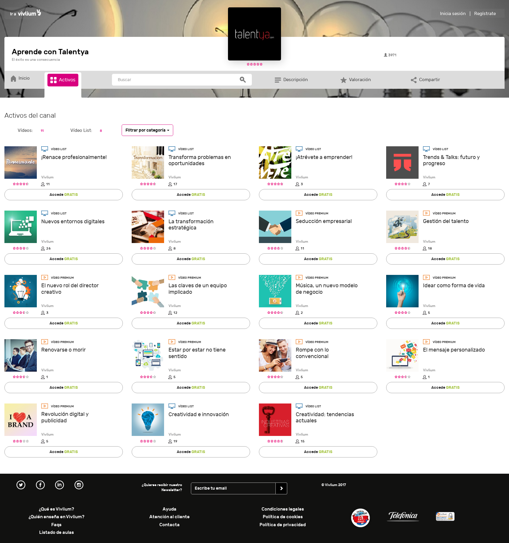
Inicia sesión (453, 13)
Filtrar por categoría (145, 129)
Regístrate (485, 13)
